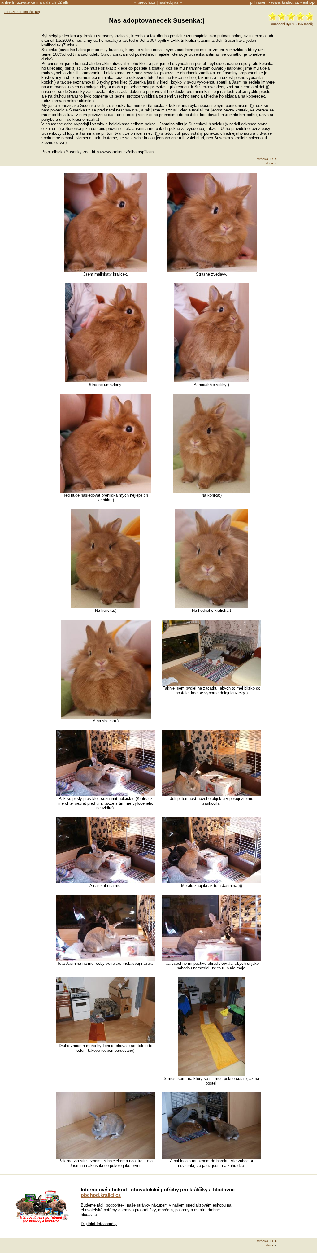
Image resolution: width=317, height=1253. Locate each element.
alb (62, 2)
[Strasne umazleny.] (106, 381)
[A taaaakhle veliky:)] (211, 381)
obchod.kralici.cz (101, 1195)
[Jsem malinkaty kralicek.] (105, 270)
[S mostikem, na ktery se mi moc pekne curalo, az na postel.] (211, 1074)
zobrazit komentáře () (22, 12)
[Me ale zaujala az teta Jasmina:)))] (211, 882)
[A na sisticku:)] (106, 717)
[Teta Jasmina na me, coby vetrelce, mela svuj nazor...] (105, 959)
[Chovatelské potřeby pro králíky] (42, 1222)
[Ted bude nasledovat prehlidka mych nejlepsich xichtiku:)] (105, 491)
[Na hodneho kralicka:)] (211, 606)
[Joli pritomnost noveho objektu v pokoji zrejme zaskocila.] (211, 795)
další (269, 163)
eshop (309, 2)
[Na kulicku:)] (105, 606)
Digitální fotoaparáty (99, 1223)
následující (168, 2)
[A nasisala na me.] (105, 882)
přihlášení (258, 2)
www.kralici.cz (285, 2)
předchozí (146, 2)
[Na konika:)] (211, 491)
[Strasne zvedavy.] (212, 270)
